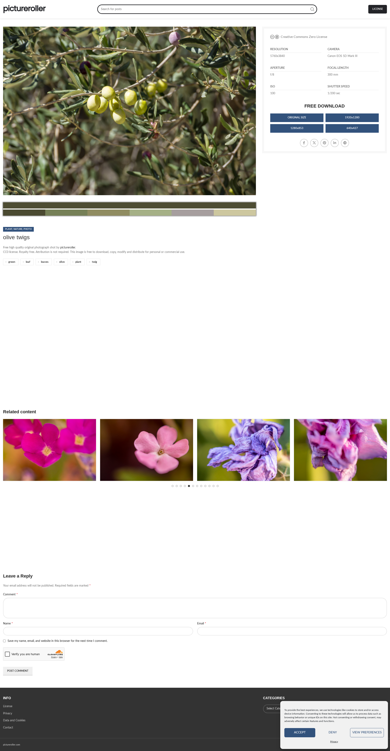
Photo (28, 229)
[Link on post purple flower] (49, 450)
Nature (18, 229)
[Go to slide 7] (197, 486)
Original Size (297, 117)
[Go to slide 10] (209, 486)
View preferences (367, 732)
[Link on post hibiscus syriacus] (243, 450)
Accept (300, 732)
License (377, 9)
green (11, 262)
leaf (28, 262)
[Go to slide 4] (185, 486)
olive (62, 262)
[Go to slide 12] (218, 486)
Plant (8, 229)
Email (201, 623)
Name (8, 623)
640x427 (352, 128)
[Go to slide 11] (214, 486)
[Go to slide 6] (193, 486)
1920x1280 (352, 117)
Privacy (334, 741)
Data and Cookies (14, 720)
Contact (8, 727)
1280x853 (297, 128)
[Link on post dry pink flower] (340, 450)
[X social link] (314, 143)
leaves (45, 262)
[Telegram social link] (345, 143)
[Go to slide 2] (177, 486)
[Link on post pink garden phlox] (146, 450)
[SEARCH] (312, 9)
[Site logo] (24, 9)
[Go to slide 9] (205, 486)
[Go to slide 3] (181, 486)
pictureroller (67, 247)
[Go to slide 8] (201, 486)
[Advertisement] (126, 343)
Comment (10, 594)
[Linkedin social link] (335, 143)
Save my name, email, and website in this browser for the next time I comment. (57, 641)
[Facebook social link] (304, 143)
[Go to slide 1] (173, 486)
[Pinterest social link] (324, 143)
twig (94, 262)
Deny (333, 732)
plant (78, 262)
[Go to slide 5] (189, 486)
